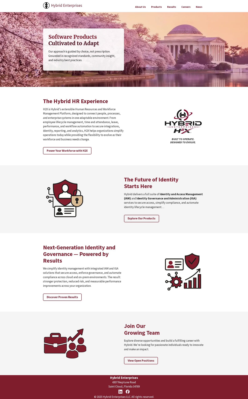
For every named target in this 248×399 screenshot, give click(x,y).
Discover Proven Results (62, 297)
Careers (185, 6)
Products (156, 6)
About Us (140, 6)
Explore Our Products (141, 218)
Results (171, 6)
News (199, 6)
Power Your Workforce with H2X (67, 151)
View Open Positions (141, 360)
